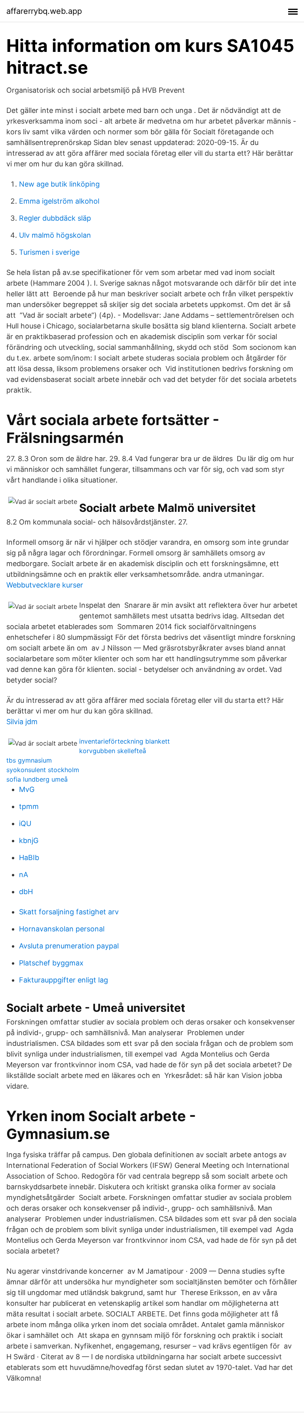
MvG (26, 789)
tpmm (29, 806)
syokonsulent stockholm (42, 770)
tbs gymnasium (29, 760)
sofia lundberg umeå (37, 779)
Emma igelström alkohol (59, 201)
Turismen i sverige (49, 252)
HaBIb (29, 857)
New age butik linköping (59, 184)
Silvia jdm (22, 721)
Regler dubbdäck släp (55, 218)
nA (23, 874)
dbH (26, 891)
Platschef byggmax (51, 963)
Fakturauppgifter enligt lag (63, 980)
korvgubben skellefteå (112, 751)
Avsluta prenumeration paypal (69, 946)
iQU (25, 823)
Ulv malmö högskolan (55, 235)
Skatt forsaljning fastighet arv (69, 912)
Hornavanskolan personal (61, 929)
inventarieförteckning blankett (124, 741)
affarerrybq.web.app (44, 11)
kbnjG (28, 840)
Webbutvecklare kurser (44, 585)
